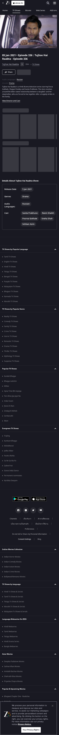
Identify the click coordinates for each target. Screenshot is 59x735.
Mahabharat (9, 450)
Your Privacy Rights (31, 730)
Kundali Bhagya (10, 380)
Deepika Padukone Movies (14, 666)
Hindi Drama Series (11, 646)
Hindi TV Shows (10, 271)
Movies (28, 10)
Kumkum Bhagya (10, 445)
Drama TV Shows (10, 350)
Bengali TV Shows (11, 281)
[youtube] (40, 515)
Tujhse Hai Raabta (10, 63)
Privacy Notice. (24, 724)
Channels (12, 523)
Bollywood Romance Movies (14, 581)
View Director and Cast (11, 99)
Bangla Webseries (11, 651)
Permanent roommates (13, 480)
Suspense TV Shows (11, 365)
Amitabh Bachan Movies (13, 675)
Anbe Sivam (8, 405)
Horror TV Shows (10, 340)
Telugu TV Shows (10, 276)
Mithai (6, 390)
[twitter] (32, 515)
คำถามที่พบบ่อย (42, 523)
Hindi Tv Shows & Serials (13, 596)
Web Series (40, 10)
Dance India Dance (11, 475)
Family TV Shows (10, 330)
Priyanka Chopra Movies (13, 685)
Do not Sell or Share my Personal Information (28, 538)
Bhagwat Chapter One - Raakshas (17, 700)
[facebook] (17, 515)
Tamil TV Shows (10, 261)
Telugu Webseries (11, 641)
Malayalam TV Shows (12, 291)
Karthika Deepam (10, 485)
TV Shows (16, 10)
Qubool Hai (8, 470)
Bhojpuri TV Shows (11, 296)
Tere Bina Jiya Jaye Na (12, 400)
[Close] (53, 706)
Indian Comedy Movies (13, 566)
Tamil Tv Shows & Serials (13, 601)
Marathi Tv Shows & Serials (14, 611)
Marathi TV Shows (11, 305)
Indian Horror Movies (12, 561)
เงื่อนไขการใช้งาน (40, 528)
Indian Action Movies (12, 571)
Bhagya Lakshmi (10, 385)
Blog (38, 543)
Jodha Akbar (8, 455)
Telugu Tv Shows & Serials (14, 606)
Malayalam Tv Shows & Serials (15, 616)
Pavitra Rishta (9, 460)
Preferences (28, 533)
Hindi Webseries (10, 631)
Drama (11, 82)
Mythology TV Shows (12, 360)
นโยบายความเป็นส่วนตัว (19, 528)
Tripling (7, 440)
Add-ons (53, 10)
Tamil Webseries (10, 636)
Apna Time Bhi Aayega (12, 395)
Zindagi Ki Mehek (10, 415)
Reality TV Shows (10, 321)
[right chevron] (5, 125)
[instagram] (25, 515)
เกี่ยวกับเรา (26, 523)
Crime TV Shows (10, 335)
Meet (6, 425)
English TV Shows (10, 266)
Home (5, 10)
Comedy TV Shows (11, 325)
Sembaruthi (8, 420)
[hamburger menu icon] (54, 3)
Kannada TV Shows (11, 301)
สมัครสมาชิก (19, 3)
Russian (20, 78)
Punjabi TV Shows (10, 286)
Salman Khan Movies (12, 670)
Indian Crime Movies (12, 576)
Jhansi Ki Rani (9, 410)
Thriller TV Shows (10, 355)
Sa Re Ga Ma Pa (10, 465)
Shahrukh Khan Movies (13, 680)
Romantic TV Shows (11, 345)
